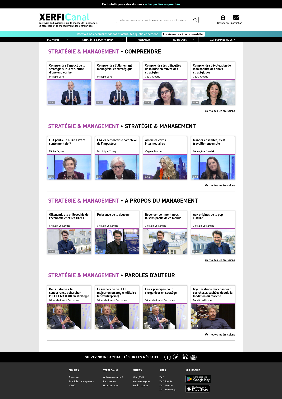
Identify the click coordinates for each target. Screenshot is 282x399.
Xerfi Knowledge (167, 389)
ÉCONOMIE (53, 40)
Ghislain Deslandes (59, 226)
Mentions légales (141, 381)
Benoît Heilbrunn (202, 300)
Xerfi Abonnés (166, 385)
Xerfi (161, 377)
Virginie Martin (153, 151)
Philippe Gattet (57, 76)
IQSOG (72, 385)
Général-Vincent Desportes (64, 300)
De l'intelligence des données (141, 4)
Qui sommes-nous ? (113, 377)
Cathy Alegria (152, 76)
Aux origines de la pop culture (208, 216)
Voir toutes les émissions (220, 111)
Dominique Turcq (106, 151)
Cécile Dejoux (56, 151)
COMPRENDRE (104, 51)
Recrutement (109, 381)
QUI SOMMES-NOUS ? (222, 40)
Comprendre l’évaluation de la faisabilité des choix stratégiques (212, 69)
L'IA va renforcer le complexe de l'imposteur (117, 141)
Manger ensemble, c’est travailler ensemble (209, 141)
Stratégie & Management (81, 381)
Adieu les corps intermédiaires (155, 141)
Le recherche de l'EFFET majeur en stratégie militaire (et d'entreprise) (116, 292)
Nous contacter (111, 385)
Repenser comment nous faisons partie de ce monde (163, 216)
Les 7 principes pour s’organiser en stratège (161, 290)
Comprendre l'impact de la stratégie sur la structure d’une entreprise (67, 69)
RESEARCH (144, 40)
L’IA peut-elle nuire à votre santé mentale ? (67, 141)
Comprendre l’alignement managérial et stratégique (114, 67)
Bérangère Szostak (203, 151)
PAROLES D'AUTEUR (111, 275)
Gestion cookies (140, 385)
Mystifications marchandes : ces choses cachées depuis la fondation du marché (213, 292)
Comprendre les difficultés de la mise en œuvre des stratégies (163, 69)
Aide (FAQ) (138, 377)
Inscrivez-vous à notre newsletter (183, 34)
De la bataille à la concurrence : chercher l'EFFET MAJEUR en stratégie (69, 292)
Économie (73, 377)
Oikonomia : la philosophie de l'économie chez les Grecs (68, 216)
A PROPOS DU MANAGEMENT (123, 201)
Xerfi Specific (165, 381)
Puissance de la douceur (113, 214)
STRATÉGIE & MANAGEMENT (98, 40)
